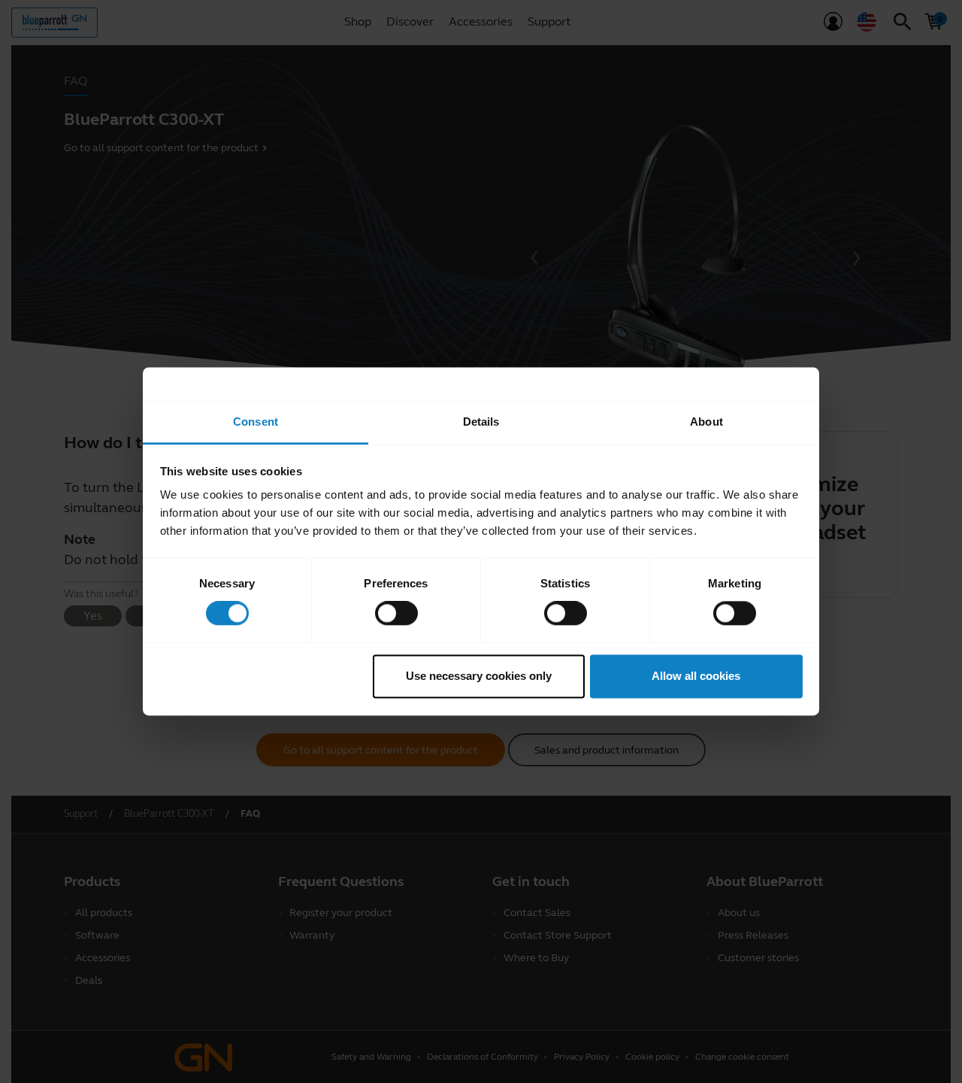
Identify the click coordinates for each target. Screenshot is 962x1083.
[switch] (396, 614)
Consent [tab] (255, 421)
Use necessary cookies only (479, 675)
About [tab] (706, 421)
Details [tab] (481, 421)
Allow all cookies (696, 675)
